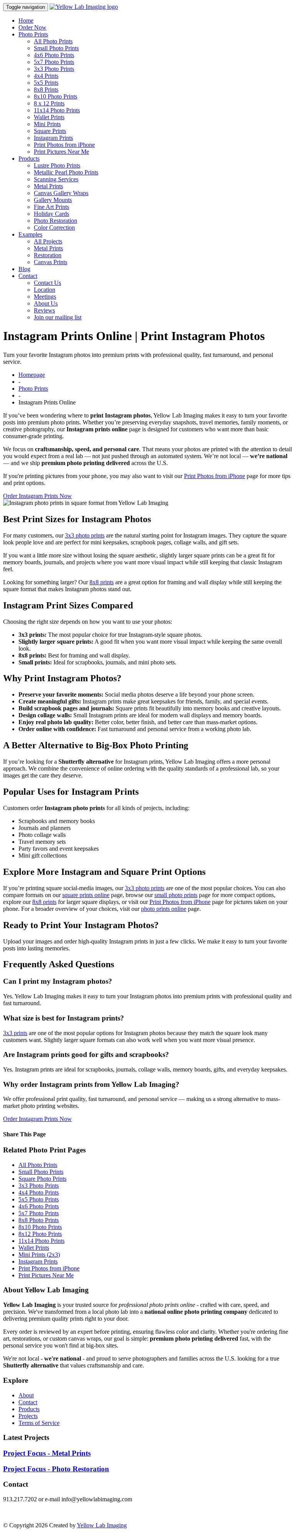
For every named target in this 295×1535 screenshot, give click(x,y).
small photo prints (175, 895)
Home (25, 20)
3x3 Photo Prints (54, 69)
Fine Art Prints (51, 207)
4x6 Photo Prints (54, 55)
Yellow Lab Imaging (102, 1525)
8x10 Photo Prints (55, 96)
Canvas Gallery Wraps (61, 193)
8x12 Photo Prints (40, 1234)
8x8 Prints (46, 89)
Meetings (45, 296)
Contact (27, 276)
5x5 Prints (46, 82)
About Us (46, 303)
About (26, 1395)
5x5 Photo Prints (38, 1199)
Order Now (32, 27)
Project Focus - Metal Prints (47, 1453)
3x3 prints (15, 1033)
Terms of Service (39, 1423)
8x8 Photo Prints (38, 1220)
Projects (28, 1416)
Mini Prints (47, 124)
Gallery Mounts (53, 200)
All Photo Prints (53, 41)
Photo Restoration (55, 220)
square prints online (85, 895)
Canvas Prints (50, 262)
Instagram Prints (53, 138)
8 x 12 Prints (49, 103)
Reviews (44, 310)
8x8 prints (101, 582)
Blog (24, 269)
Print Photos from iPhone (64, 144)
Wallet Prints (49, 117)
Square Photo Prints (42, 1178)
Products (29, 158)
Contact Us (47, 282)
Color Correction (54, 227)
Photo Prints (33, 34)
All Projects (48, 241)
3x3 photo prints (84, 535)
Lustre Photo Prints (57, 165)
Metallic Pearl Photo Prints (66, 172)
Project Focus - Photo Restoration (56, 1469)
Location (44, 289)
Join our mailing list (57, 317)
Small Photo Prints (56, 48)
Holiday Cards (51, 213)
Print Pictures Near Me (61, 151)
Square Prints (50, 131)
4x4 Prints (46, 75)
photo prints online (163, 909)
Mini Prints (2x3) (39, 1254)
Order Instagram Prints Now (37, 496)
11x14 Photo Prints (57, 110)
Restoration (47, 255)
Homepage (31, 374)
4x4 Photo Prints (38, 1192)
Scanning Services (56, 179)
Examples (30, 234)
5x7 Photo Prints (54, 62)
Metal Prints (48, 186)
